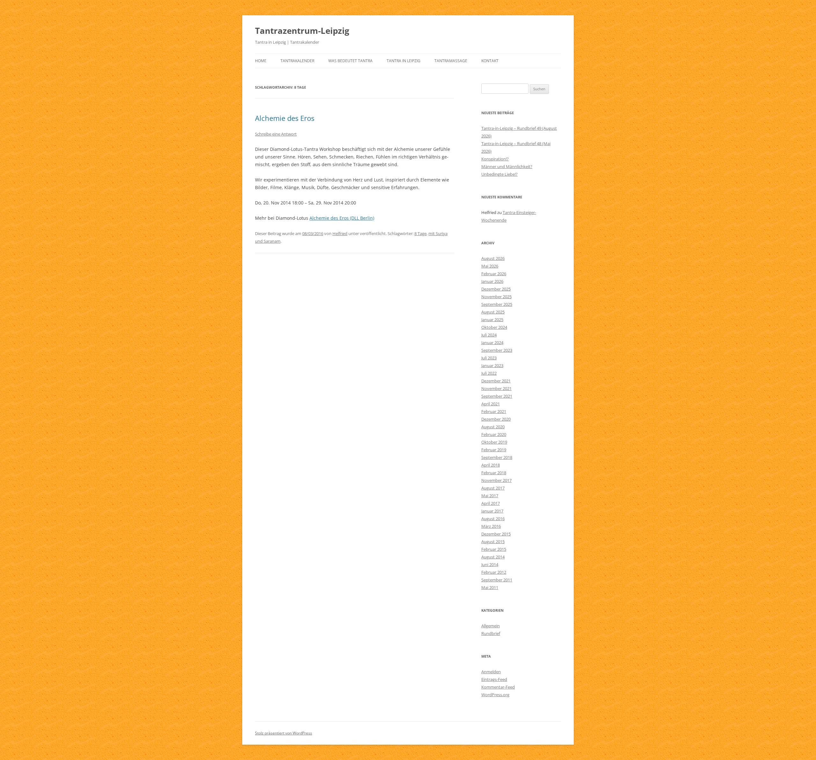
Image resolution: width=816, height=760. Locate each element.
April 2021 (490, 404)
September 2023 (496, 350)
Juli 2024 (489, 335)
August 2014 (493, 557)
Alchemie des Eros (284, 118)
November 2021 (496, 388)
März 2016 (491, 526)
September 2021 (496, 396)
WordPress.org (495, 694)
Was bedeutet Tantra (350, 60)
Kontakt (490, 60)
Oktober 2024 (494, 327)
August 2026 (493, 258)
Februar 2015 (493, 549)
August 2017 (493, 488)
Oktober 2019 (494, 442)
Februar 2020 (493, 434)
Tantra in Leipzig (403, 60)
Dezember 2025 (496, 289)
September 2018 (496, 457)
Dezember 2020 (496, 419)
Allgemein (490, 626)
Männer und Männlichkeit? (506, 166)
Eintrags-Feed (494, 679)
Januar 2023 (492, 365)
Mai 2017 (489, 495)
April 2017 (490, 503)
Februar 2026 (493, 274)
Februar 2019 (493, 450)
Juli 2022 (489, 373)
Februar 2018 (493, 473)
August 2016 (493, 518)
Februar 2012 (493, 572)
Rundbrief (490, 633)
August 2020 (493, 427)
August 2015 (493, 541)
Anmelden (491, 672)
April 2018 (490, 465)
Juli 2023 (489, 358)
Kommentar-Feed (498, 687)
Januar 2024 (492, 342)
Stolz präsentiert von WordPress (283, 733)
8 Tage (420, 233)
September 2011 (496, 580)
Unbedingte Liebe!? (499, 174)
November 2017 (496, 480)
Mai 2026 (489, 266)
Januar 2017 (492, 511)
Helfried (339, 233)
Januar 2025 (492, 319)
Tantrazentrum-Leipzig (302, 30)
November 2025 (496, 296)
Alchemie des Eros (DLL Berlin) (342, 218)
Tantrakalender (297, 60)
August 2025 (493, 312)
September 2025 (496, 304)
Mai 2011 (489, 587)
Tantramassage (450, 60)
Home (260, 60)
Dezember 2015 (496, 534)
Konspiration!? (495, 159)
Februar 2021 (493, 411)
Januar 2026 (492, 281)
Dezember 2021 (496, 381)
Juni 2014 (489, 564)
